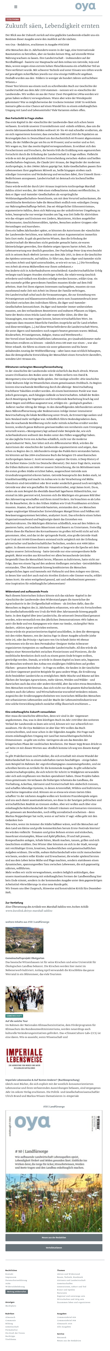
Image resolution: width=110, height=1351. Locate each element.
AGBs (8, 1283)
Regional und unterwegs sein (71, 1296)
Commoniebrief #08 (66, 1320)
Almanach (10, 1317)
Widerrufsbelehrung (15, 1286)
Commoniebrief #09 (66, 1317)
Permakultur (11, 1330)
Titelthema (10, 1339)
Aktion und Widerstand (68, 1274)
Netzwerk (61, 1337)
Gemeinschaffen (65, 1283)
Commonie (10, 1320)
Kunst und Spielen (66, 1290)
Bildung (9, 1323)
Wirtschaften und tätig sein (70, 1299)
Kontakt (9, 1274)
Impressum (10, 1277)
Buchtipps (10, 1336)
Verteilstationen (54, 1247)
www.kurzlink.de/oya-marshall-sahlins (28, 911)
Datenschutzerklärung (16, 1280)
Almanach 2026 (64, 1323)
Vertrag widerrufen (16, 1291)
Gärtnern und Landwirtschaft (71, 1280)
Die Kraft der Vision (15, 1333)
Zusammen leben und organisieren (73, 1302)
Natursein (62, 1293)
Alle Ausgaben (64, 1326)
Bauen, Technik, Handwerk (70, 1277)
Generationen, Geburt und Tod (71, 1286)
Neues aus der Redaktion (54, 1237)
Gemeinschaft (12, 1326)
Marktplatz (10, 1306)
